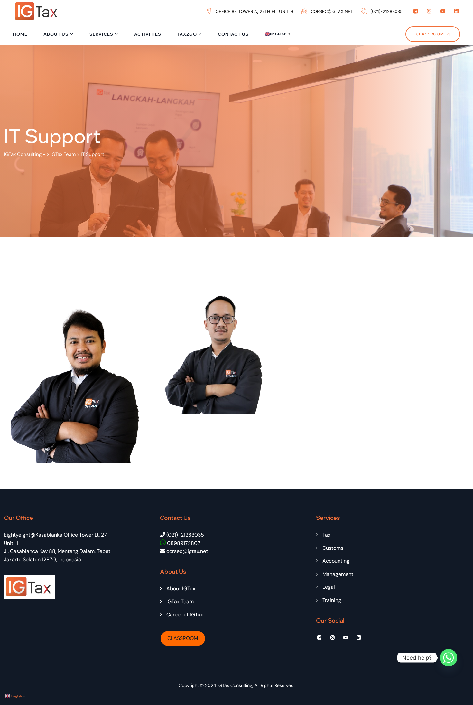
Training (331, 600)
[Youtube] (442, 11)
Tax (326, 534)
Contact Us (233, 34)
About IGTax (180, 588)
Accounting (335, 560)
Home (20, 34)
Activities (147, 34)
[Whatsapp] (448, 657)
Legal (328, 587)
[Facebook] (415, 11)
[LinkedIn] (456, 11)
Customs (332, 548)
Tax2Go (187, 34)
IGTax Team (180, 601)
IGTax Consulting (235, 685)
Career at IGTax (184, 614)
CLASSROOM (182, 638)
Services (101, 34)
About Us (56, 34)
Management (337, 574)
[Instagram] (429, 11)
